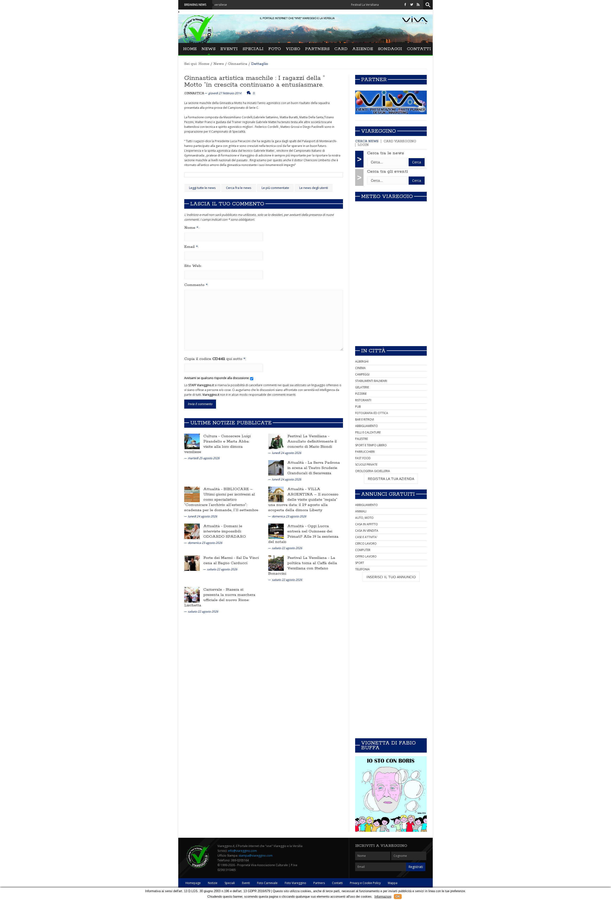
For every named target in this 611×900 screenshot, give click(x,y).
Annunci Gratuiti (388, 494)
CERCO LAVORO (366, 543)
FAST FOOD (363, 458)
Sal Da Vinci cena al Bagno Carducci (231, 560)
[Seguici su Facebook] (405, 5)
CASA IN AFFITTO (366, 524)
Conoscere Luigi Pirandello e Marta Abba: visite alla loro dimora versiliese (217, 444)
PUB (358, 407)
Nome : (191, 227)
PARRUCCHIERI (365, 452)
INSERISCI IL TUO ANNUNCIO (391, 576)
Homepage (193, 883)
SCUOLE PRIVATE (366, 465)
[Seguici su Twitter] (411, 5)
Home (190, 49)
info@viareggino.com (242, 851)
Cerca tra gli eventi (387, 171)
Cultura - (212, 436)
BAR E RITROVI (364, 419)
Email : (191, 247)
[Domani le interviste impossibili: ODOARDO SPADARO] (192, 531)
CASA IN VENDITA (366, 531)
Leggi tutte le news (202, 188)
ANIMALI (360, 511)
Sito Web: (193, 266)
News (208, 49)
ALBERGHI (362, 361)
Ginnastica (237, 63)
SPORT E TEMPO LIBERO (371, 445)
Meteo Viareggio (387, 196)
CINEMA (360, 368)
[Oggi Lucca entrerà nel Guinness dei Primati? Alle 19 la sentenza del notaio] (276, 531)
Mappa (392, 883)
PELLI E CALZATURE (368, 432)
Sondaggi (390, 49)
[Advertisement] (391, 309)
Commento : (196, 285)
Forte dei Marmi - (219, 557)
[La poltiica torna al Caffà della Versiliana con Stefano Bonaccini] (276, 563)
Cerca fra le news (238, 188)
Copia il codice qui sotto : (215, 359)
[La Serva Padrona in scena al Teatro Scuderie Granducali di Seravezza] (276, 468)
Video (293, 49)
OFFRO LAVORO (366, 556)
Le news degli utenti (313, 188)
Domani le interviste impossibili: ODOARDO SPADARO (224, 531)
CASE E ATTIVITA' (366, 537)
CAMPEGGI (362, 374)
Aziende (362, 49)
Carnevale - (214, 589)
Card (341, 49)
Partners (317, 49)
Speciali (252, 49)
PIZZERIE (361, 394)
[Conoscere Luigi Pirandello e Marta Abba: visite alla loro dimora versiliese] (192, 441)
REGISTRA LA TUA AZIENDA (391, 478)
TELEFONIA (362, 569)
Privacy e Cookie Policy (365, 883)
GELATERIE (362, 387)
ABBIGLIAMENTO (366, 426)
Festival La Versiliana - (308, 436)
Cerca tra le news (385, 153)
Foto (274, 49)
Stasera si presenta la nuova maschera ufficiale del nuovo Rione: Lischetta (219, 597)
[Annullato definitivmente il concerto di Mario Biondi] (276, 441)
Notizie (212, 883)
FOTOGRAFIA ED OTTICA (371, 413)
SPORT (359, 563)
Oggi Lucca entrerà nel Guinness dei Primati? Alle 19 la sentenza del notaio (303, 534)
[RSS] (418, 5)
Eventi (229, 49)
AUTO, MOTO (364, 518)
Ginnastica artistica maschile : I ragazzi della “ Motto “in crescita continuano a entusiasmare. (254, 81)
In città (373, 351)
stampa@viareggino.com (256, 855)
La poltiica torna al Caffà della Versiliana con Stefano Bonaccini (302, 565)
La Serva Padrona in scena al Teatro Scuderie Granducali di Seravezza (313, 468)
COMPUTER (362, 550)
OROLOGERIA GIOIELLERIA (372, 471)
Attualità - (297, 462)
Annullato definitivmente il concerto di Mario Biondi (312, 444)
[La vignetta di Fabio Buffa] (391, 794)
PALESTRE (361, 439)
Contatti (419, 49)
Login (363, 145)
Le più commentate (275, 188)
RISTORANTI (363, 400)
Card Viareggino (400, 141)
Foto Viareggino (295, 883)
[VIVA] (391, 102)
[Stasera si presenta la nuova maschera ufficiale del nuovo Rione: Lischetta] (192, 595)
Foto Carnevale (267, 883)
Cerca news (367, 141)
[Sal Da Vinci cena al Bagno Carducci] (192, 563)
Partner (374, 79)
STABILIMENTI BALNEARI (371, 381)
